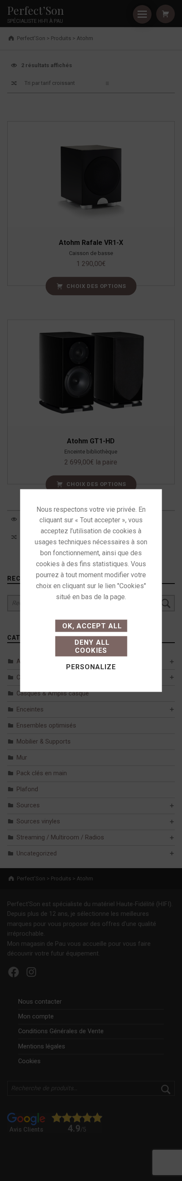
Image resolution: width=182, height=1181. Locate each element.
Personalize (91, 667)
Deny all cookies (90, 646)
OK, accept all (91, 626)
